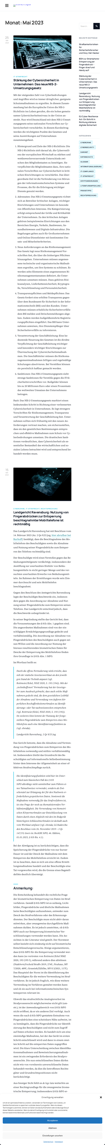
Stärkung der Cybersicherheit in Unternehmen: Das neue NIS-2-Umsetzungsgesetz (36, 84)
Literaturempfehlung (91, 186)
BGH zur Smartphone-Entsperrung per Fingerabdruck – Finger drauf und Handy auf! (89, 64)
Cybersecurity (87, 147)
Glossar (84, 162)
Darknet (84, 152)
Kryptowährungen (89, 181)
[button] (101, 1097)
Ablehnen (52, 1128)
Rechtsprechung (89, 195)
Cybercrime (86, 142)
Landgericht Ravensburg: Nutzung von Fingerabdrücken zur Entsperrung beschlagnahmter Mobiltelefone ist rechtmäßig (41, 518)
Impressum (59, 1141)
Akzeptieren (52, 1120)
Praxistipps (86, 191)
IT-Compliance (87, 171)
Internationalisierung (91, 166)
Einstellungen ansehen (53, 1135)
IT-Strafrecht (87, 176)
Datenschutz (48, 1141)
